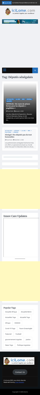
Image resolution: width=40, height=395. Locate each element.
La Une (18, 99)
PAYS (23, 99)
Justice (28, 339)
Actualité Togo (25, 317)
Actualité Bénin (26, 312)
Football (18, 334)
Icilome (25, 392)
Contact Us (20, 372)
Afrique (16, 130)
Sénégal (29, 99)
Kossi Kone (10, 111)
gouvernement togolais (13, 339)
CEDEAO (17, 323)
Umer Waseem (19, 382)
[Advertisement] (20, 45)
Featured (8, 334)
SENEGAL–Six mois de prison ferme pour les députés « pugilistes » (18, 106)
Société (9, 101)
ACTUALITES (10, 99)
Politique (8, 132)
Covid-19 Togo (10, 328)
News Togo (9, 345)
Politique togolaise (23, 345)
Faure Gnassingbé (25, 328)
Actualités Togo (10, 317)
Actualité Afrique (11, 312)
